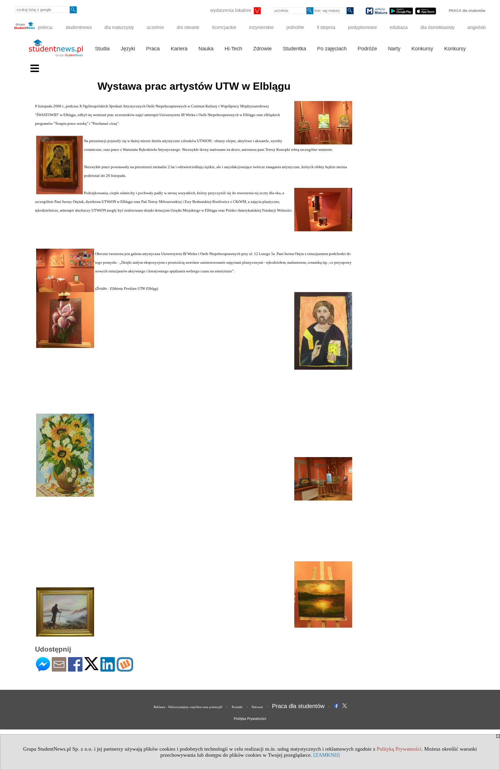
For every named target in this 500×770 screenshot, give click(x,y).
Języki (128, 49)
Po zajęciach (332, 49)
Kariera (179, 49)
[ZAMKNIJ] (326, 755)
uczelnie (155, 27)
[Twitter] (91, 668)
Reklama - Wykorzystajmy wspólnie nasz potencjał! (188, 707)
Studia (102, 49)
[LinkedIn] (107, 669)
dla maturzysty (119, 27)
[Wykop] (125, 669)
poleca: (45, 27)
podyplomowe (362, 27)
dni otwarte (188, 27)
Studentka (294, 49)
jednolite (295, 27)
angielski (476, 27)
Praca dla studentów (298, 706)
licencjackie (224, 27)
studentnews (79, 27)
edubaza (399, 27)
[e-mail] (59, 669)
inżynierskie (261, 27)
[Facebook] (75, 669)
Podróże (367, 49)
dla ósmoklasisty (437, 27)
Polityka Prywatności (250, 719)
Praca (153, 49)
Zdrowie (262, 49)
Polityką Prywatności (399, 749)
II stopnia (326, 27)
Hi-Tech (233, 49)
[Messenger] (43, 669)
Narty (394, 49)
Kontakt (237, 707)
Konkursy (422, 49)
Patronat (257, 707)
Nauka (206, 49)
